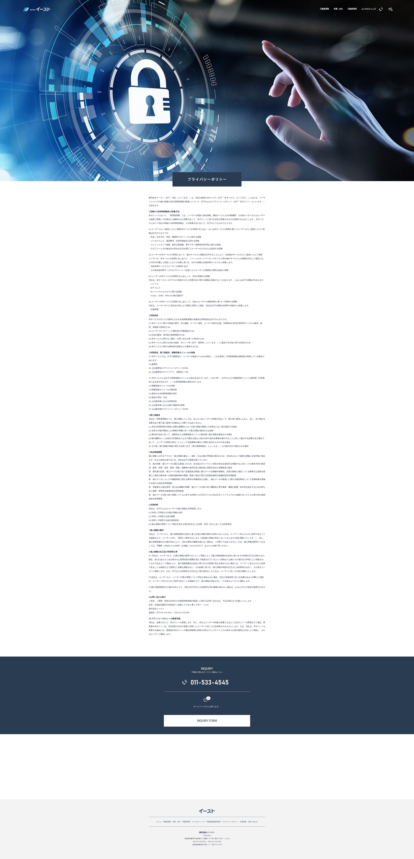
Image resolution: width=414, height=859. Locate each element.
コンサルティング (368, 9)
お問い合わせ (253, 822)
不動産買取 (324, 9)
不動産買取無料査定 (213, 822)
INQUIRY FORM (207, 721)
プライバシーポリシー (230, 822)
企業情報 (243, 822)
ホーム (159, 822)
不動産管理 (352, 9)
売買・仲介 (338, 9)
